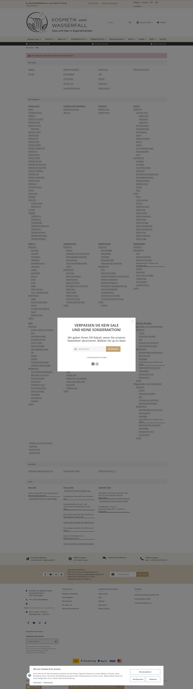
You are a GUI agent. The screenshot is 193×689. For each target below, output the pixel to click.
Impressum (37, 682)
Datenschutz (48, 682)
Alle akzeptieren (145, 672)
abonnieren (113, 349)
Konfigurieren (138, 679)
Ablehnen (153, 679)
